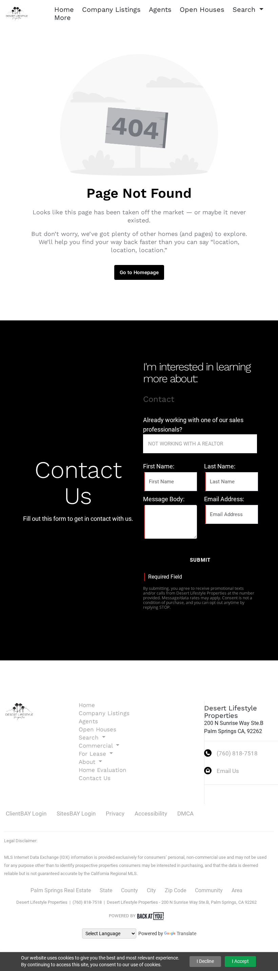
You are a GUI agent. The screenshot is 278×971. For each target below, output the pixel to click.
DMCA (185, 813)
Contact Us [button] (95, 778)
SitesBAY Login (76, 813)
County (129, 890)
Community (209, 890)
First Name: (158, 466)
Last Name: (219, 466)
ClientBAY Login (26, 813)
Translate (186, 933)
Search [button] (245, 9)
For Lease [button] (93, 753)
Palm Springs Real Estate (61, 890)
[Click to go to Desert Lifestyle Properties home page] (17, 13)
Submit (200, 560)
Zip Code (175, 890)
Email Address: (224, 499)
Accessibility (151, 813)
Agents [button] (160, 9)
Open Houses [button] (202, 9)
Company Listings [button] (111, 9)
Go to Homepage (139, 272)
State (106, 890)
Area (237, 890)
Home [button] (64, 9)
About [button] (88, 761)
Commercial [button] (97, 745)
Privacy (115, 813)
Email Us (228, 771)
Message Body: (163, 499)
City (151, 890)
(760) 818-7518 (237, 753)
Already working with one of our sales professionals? (193, 424)
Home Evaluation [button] (102, 770)
